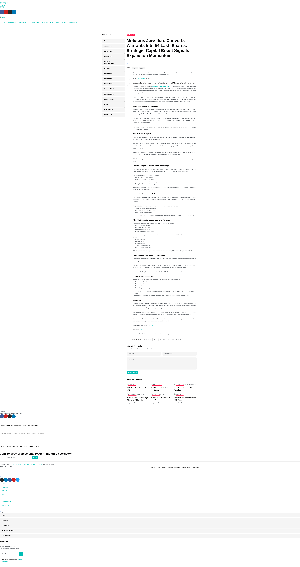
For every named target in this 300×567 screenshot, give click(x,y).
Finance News (35, 22)
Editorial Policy (4, 2)
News (3, 483)
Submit (35, 457)
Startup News (12, 22)
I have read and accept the (12, 560)
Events (106, 104)
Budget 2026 (108, 56)
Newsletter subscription (174, 467)
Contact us (5, 525)
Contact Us (5, 498)
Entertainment (108, 109)
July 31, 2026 (179, 402)
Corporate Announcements (109, 62)
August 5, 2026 (179, 393)
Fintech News (108, 78)
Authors (2, 6)
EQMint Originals (61, 22)
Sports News (108, 114)
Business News (109, 99)
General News (73, 22)
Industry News (35, 433)
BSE (141, 329)
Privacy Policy (195, 467)
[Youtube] (6, 12)
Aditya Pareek (141, 78)
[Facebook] (2, 12)
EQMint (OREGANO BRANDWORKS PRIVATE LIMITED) (26, 464)
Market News (22, 22)
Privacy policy (6, 535)
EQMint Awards (162, 467)
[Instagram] (10, 12)
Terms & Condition (7, 501)
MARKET (162, 339)
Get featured (31, 446)
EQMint (152, 325)
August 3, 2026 (131, 402)
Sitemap (38, 446)
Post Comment (132, 372)
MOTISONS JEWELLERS (174, 339)
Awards (2, 7)
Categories (5, 487)
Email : (141, 68)
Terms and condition (21, 446)
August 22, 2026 (132, 393)
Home (3, 22)
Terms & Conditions (5, 4)
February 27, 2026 (132, 60)
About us (2, 5)
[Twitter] (18, 480)
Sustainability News (47, 22)
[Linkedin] (14, 12)
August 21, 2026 (156, 393)
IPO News (107, 68)
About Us (4, 490)
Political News (108, 83)
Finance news (108, 73)
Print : (134, 68)
